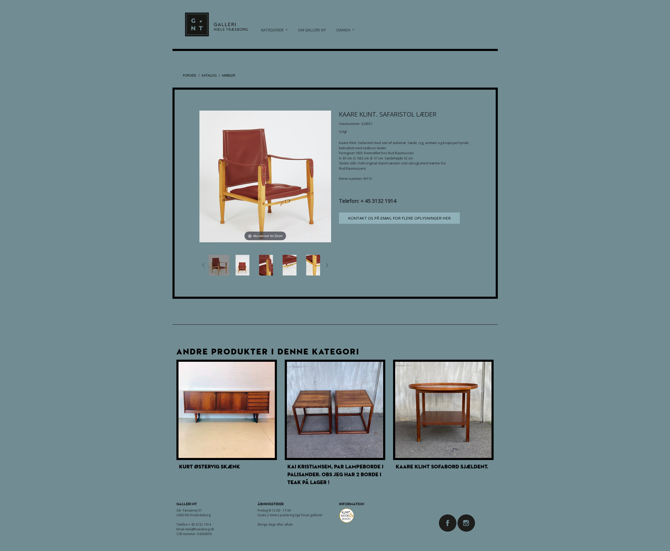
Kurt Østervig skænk (209, 466)
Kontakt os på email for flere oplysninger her (399, 218)
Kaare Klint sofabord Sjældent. (442, 466)
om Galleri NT (312, 29)
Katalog (209, 75)
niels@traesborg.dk (199, 529)
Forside (189, 75)
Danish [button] (345, 29)
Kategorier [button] (274, 29)
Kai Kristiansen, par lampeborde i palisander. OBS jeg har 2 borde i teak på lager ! (335, 474)
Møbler (228, 75)
